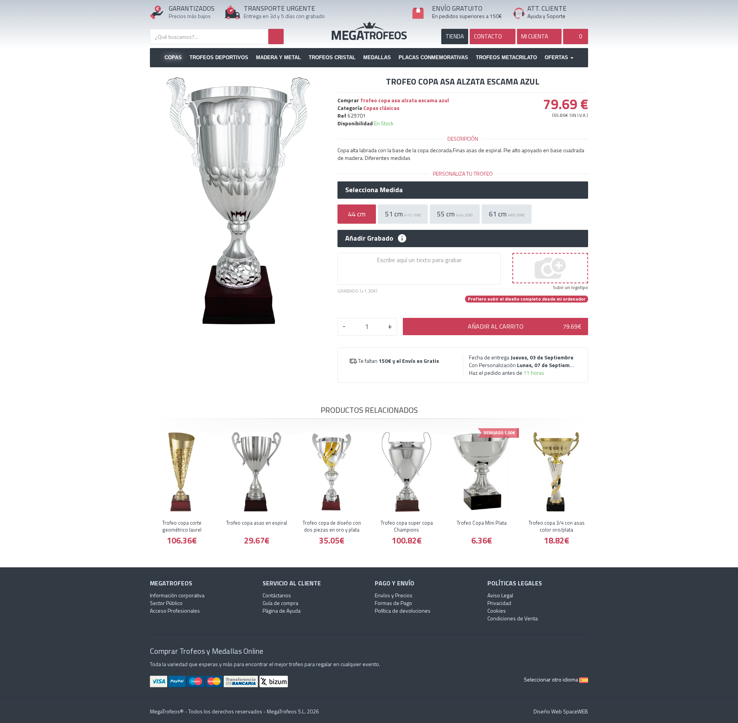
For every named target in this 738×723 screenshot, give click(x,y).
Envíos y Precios (393, 595)
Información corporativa (177, 595)
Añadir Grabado (369, 238)
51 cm (403, 214)
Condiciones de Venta (512, 618)
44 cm (357, 214)
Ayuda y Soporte (546, 16)
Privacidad (499, 603)
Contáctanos (277, 595)
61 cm (506, 214)
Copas (173, 57)
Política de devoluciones (402, 611)
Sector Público (166, 603)
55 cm (454, 214)
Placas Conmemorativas (433, 57)
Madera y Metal (278, 57)
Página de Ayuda (282, 611)
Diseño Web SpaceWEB (561, 711)
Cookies (496, 611)
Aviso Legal (500, 595)
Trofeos (369, 31)
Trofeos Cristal (332, 57)
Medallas (377, 57)
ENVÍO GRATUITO (457, 8)
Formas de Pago (393, 603)
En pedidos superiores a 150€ (467, 16)
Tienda (454, 36)
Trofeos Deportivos (218, 57)
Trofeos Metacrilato (506, 57)
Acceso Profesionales (175, 611)
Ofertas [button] (557, 57)
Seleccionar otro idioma (551, 679)
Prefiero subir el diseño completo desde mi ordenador (526, 299)
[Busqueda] (276, 36)
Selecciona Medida (374, 190)
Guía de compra (280, 603)
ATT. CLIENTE (547, 8)
